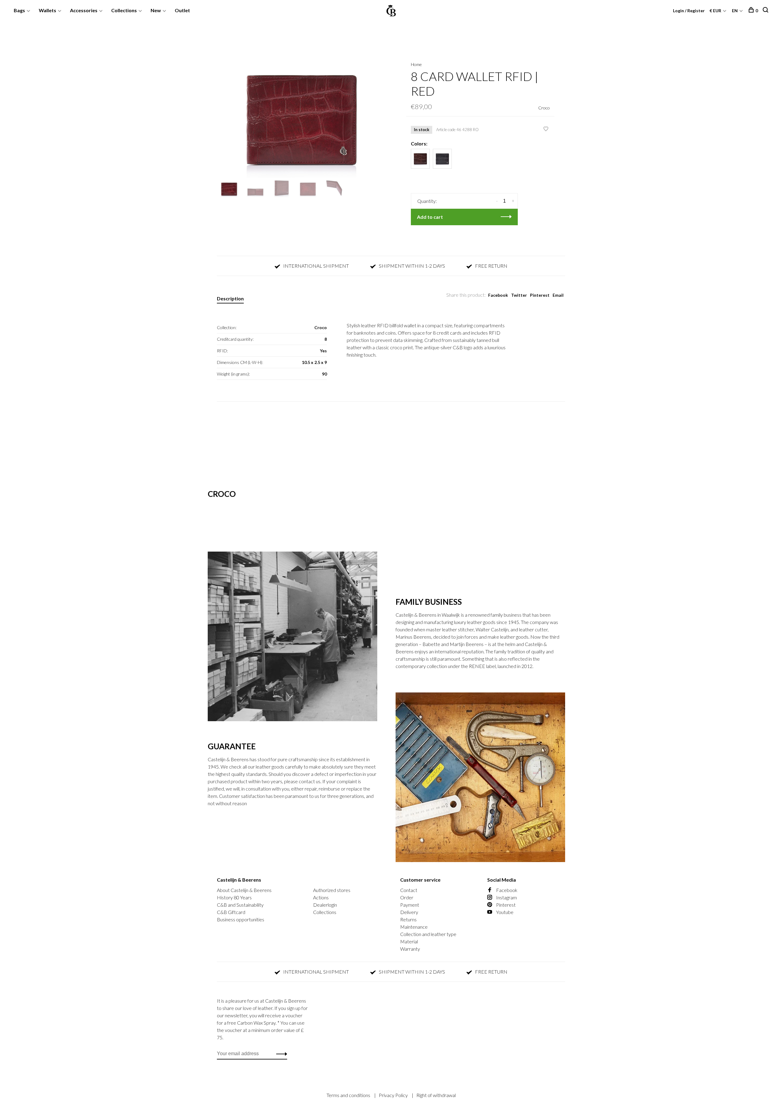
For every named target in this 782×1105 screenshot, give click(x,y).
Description (230, 298)
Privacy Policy (394, 1095)
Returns (408, 919)
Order (406, 897)
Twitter (519, 295)
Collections (124, 10)
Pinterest (540, 295)
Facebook (498, 295)
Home (416, 64)
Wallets (47, 10)
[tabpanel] (301, 114)
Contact (408, 890)
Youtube (504, 912)
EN (735, 10)
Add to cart (430, 217)
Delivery (409, 912)
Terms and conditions (349, 1095)
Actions (321, 897)
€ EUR (716, 10)
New (156, 10)
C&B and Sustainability (240, 905)
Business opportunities (240, 919)
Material (409, 941)
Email (558, 295)
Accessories (83, 10)
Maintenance (414, 927)
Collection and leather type (428, 934)
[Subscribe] (280, 1053)
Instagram (506, 897)
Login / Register (689, 10)
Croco (544, 107)
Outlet (182, 10)
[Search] (766, 10)
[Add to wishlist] (545, 129)
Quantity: (427, 201)
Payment (409, 905)
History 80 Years (234, 897)
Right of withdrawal (436, 1095)
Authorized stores (331, 890)
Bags (19, 10)
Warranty (410, 949)
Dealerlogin (325, 905)
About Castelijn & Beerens (244, 890)
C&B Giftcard (231, 912)
